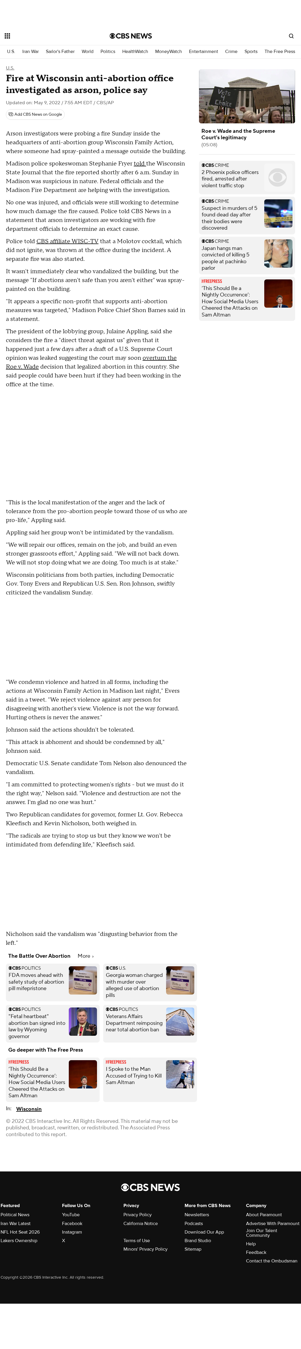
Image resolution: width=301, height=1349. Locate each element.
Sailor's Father (60, 51)
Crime (231, 51)
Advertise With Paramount (273, 1223)
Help (251, 1244)
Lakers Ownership (19, 1240)
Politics (108, 51)
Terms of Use (136, 1240)
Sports (251, 51)
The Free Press (280, 51)
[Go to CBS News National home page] (131, 36)
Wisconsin (29, 1109)
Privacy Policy (137, 1214)
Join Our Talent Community (261, 1233)
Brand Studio (198, 1240)
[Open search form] (291, 36)
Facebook (72, 1223)
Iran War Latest (16, 1223)
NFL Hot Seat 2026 (20, 1232)
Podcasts (194, 1223)
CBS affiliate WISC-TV (67, 241)
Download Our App (204, 1232)
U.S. (11, 51)
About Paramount (264, 1214)
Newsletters (197, 1214)
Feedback (256, 1252)
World (87, 51)
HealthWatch (135, 51)
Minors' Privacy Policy (145, 1249)
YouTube (71, 1214)
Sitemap (193, 1249)
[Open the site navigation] (47, 36)
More (84, 956)
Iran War (30, 51)
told (140, 164)
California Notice (140, 1223)
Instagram (72, 1232)
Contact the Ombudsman (271, 1261)
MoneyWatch (168, 51)
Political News (15, 1214)
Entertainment (203, 51)
